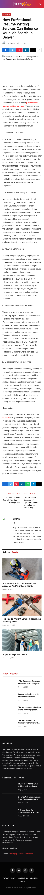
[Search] (40, 4)
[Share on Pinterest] (19, 50)
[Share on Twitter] (12, 50)
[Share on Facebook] (5, 50)
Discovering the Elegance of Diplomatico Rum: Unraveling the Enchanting (31, 502)
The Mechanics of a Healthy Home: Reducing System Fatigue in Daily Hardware (29, 709)
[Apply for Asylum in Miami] (22, 640)
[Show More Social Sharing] (39, 50)
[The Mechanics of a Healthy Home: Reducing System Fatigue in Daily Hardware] (9, 710)
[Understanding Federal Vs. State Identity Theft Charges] (9, 697)
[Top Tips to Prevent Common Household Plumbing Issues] (22, 605)
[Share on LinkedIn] (26, 50)
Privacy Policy (9, 878)
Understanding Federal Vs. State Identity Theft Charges (28, 696)
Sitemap (22, 882)
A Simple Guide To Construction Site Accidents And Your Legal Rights (29, 812)
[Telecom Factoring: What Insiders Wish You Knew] (9, 787)
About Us (34, 878)
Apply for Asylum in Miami (14, 654)
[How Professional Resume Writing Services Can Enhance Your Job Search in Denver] (22, 68)
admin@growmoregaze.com (20, 854)
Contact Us (23, 878)
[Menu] (4, 4)
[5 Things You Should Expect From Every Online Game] (9, 800)
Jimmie (12, 43)
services (6, 418)
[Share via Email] (33, 50)
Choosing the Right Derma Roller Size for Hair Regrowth (11, 500)
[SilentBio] (22, 4)
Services (6, 14)
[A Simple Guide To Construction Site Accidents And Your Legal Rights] (22, 569)
